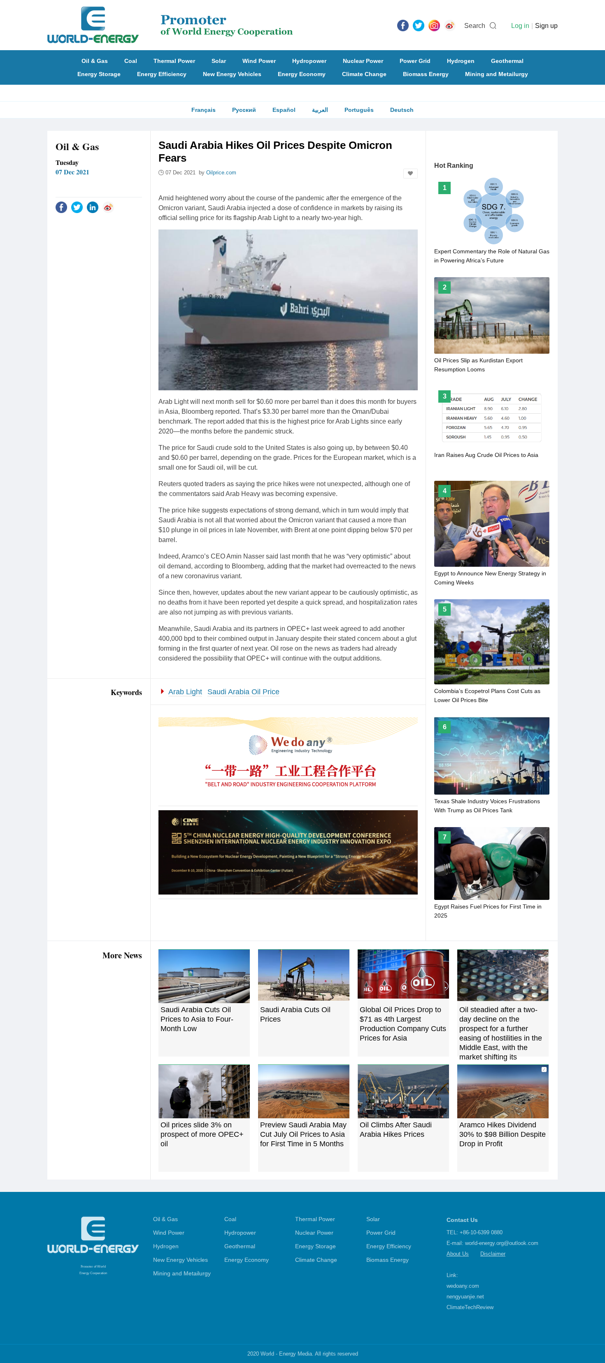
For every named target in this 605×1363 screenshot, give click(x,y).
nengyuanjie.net (465, 1296)
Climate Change (364, 74)
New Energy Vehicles (232, 74)
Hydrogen (461, 61)
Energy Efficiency (161, 74)
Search (474, 25)
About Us (458, 1254)
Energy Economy (302, 74)
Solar (219, 61)
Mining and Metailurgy (496, 74)
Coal (130, 61)
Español (284, 110)
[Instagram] (434, 25)
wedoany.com (463, 1286)
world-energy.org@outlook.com (501, 1243)
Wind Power (259, 61)
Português (359, 110)
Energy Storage (99, 74)
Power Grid (415, 61)
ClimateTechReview (470, 1307)
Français (203, 110)
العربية (320, 110)
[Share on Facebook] (61, 207)
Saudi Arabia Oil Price (243, 692)
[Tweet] (418, 25)
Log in (520, 25)
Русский (244, 110)
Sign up (546, 25)
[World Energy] (170, 25)
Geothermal (507, 61)
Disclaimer (492, 1254)
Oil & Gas (94, 61)
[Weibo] (450, 25)
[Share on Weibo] (108, 207)
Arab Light (185, 692)
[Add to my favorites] (410, 173)
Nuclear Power (363, 61)
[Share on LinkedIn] (92, 207)
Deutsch (402, 110)
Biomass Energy (426, 74)
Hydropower (309, 61)
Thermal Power (174, 61)
